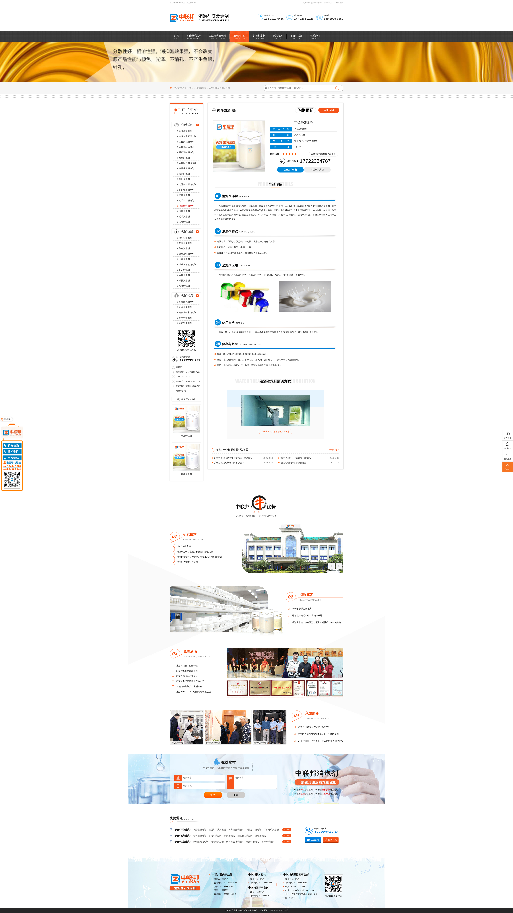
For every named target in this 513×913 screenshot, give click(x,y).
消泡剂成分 (187, 231)
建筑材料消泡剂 (186, 200)
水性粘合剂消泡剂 (187, 163)
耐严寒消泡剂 (185, 323)
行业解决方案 (317, 169)
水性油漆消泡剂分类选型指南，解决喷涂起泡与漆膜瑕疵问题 (234, 458)
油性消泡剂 (184, 280)
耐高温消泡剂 (185, 307)
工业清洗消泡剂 (186, 142)
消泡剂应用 (187, 124)
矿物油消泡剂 (185, 243)
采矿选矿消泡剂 (186, 152)
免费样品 (332, 840)
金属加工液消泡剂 (187, 136)
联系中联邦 (328, 2)
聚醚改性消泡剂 (186, 254)
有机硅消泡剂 (185, 238)
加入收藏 (306, 2)
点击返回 (329, 110)
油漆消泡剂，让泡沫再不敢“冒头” (296, 458)
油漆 (228, 88)
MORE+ (287, 830)
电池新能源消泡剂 (187, 184)
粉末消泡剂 (184, 270)
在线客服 (315, 840)
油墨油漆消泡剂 (216, 88)
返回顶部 (507, 469)
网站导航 (339, 2)
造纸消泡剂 (184, 158)
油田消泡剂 (184, 179)
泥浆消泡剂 (184, 216)
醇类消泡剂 (184, 286)
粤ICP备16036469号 (279, 910)
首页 (191, 88)
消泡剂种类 (201, 88)
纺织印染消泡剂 (186, 190)
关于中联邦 (317, 2)
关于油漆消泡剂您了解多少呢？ (229, 463)
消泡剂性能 (187, 295)
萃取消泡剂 (184, 195)
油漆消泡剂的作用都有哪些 (293, 463)
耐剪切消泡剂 (185, 318)
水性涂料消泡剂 (186, 147)
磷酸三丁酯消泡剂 (187, 264)
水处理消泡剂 (185, 131)
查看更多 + (334, 450)
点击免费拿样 (290, 169)
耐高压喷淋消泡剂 (187, 312)
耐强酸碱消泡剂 (186, 302)
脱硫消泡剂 (184, 211)
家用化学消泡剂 (186, 168)
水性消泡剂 (184, 275)
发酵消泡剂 (184, 174)
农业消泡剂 (184, 222)
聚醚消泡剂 (184, 248)
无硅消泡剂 (184, 259)
